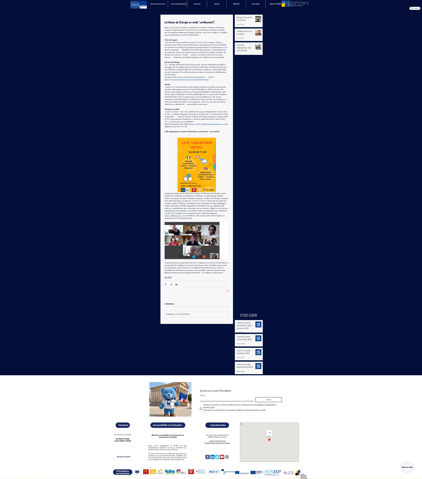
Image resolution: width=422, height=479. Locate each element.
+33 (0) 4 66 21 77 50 (217, 441)
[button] (185, 4)
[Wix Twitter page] (217, 457)
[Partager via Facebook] (166, 284)
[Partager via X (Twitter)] (171, 284)
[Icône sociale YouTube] (222, 457)
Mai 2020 (168, 277)
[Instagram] (227, 457)
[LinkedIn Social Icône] (212, 457)
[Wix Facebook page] (207, 457)
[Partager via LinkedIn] (176, 284)
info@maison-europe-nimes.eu (217, 443)
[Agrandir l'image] (196, 165)
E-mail (202, 395)
